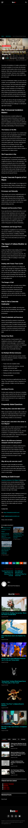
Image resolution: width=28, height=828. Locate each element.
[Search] (26, 2)
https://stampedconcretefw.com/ (12, 512)
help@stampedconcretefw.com (12, 516)
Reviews (23, 739)
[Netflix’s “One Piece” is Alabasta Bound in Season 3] (14, 695)
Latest (4, 739)
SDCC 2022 (6, 789)
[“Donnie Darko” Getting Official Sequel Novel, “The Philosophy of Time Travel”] (14, 672)
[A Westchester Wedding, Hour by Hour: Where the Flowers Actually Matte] (14, 604)
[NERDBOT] (14, 2)
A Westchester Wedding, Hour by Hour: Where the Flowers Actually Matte (18, 745)
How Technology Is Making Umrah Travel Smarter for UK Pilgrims (18, 771)
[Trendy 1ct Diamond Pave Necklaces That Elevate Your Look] (5, 763)
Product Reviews (9, 784)
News (9, 739)
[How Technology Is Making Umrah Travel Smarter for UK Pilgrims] (5, 772)
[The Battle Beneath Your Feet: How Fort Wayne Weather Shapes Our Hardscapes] (6, 544)
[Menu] (2, 2)
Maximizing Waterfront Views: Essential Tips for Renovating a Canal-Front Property (18, 754)
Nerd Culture (6, 46)
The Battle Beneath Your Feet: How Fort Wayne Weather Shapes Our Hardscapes (5, 550)
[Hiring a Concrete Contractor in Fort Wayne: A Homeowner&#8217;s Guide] (6, 530)
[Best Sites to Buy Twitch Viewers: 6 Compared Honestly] (14, 718)
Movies (14, 739)
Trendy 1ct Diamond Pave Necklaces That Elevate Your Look (17, 763)
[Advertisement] (14, 20)
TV (18, 739)
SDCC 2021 (6, 787)
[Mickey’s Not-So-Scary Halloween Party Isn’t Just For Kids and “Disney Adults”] (14, 649)
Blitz (7, 58)
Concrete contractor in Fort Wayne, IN (10, 480)
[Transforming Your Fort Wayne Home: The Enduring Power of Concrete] (18, 530)
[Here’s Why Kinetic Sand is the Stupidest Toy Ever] (14, 627)
